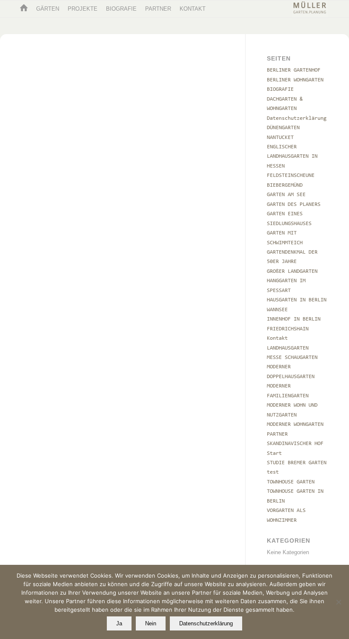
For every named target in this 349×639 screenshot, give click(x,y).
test (273, 472)
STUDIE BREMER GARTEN (296, 463)
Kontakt (277, 338)
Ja (119, 623)
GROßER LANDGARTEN (292, 271)
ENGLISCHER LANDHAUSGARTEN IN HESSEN (292, 156)
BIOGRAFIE (280, 89)
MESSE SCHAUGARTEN (292, 357)
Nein (150, 623)
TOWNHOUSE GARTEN (291, 482)
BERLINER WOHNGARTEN (295, 80)
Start (274, 453)
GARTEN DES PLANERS (293, 204)
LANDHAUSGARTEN (288, 348)
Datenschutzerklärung (296, 118)
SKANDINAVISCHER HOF (295, 443)
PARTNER (277, 434)
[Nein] (338, 602)
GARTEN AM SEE (286, 194)
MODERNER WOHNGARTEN (295, 424)
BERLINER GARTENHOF (293, 70)
